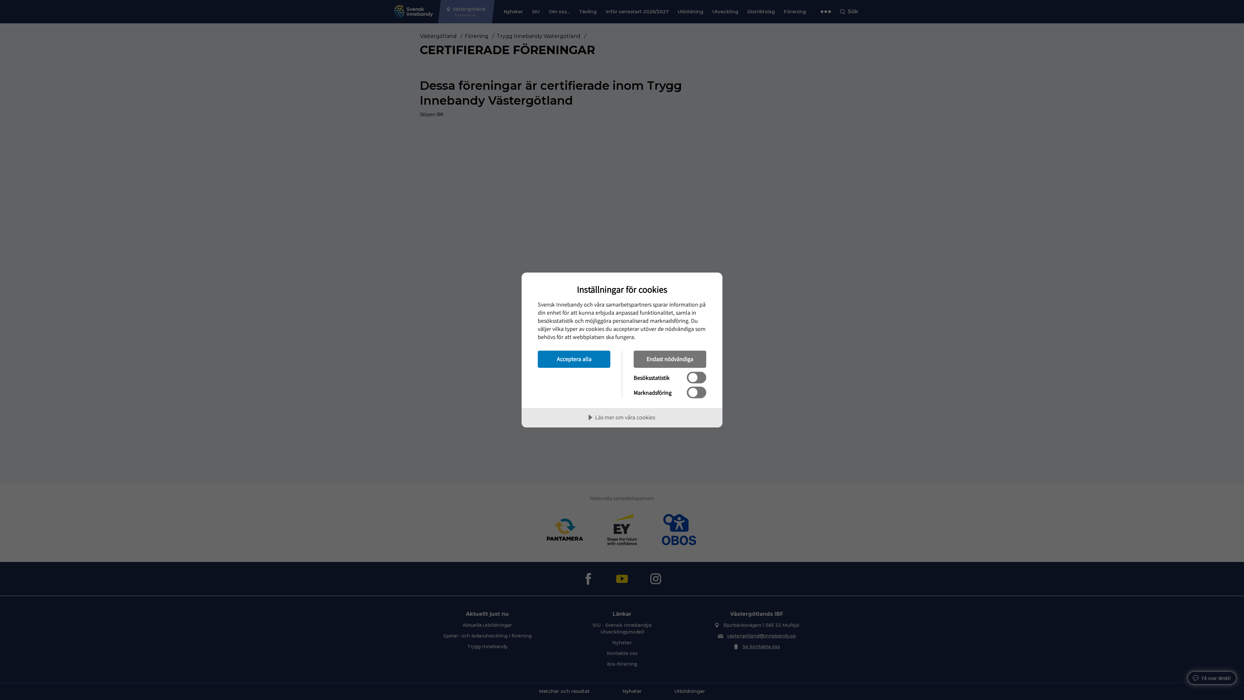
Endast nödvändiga (670, 359)
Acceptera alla (574, 359)
